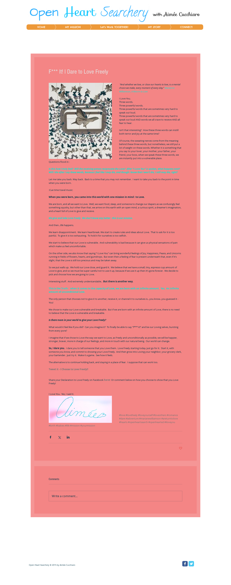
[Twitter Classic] (191, 563)
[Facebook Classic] (185, 563)
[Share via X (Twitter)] (59, 437)
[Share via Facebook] (50, 437)
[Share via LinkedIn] (68, 437)
